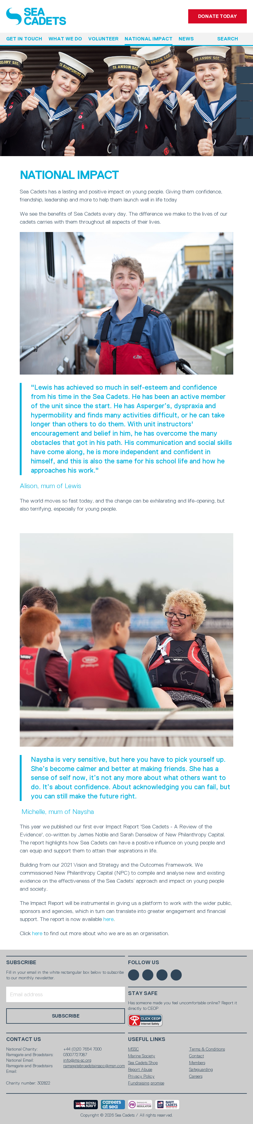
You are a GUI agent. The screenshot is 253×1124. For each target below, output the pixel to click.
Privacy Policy (141, 1076)
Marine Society (141, 1055)
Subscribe (21, 962)
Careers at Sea (113, 1104)
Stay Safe (143, 993)
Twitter (244, 92)
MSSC (133, 1049)
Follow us (143, 962)
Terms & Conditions (207, 1049)
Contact (196, 1055)
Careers (195, 1076)
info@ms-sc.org (77, 1060)
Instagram (244, 109)
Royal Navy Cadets (167, 1104)
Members (197, 1062)
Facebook (244, 75)
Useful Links (146, 1039)
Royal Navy (86, 1104)
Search (227, 38)
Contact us (23, 1039)
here (108, 919)
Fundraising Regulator (140, 1104)
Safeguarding (201, 1069)
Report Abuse (140, 1069)
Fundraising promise (146, 1082)
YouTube (244, 126)
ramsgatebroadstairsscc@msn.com (94, 1065)
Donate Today (217, 16)
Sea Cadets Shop (143, 1062)
